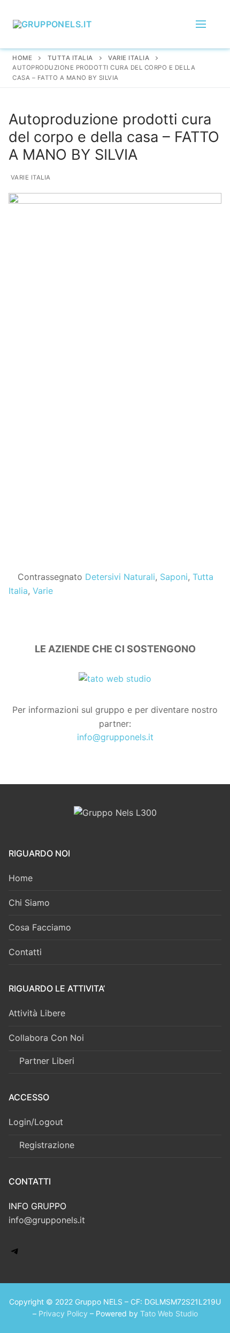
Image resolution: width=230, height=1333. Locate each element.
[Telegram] (15, 1254)
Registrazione (46, 1145)
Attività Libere (37, 1013)
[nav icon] (201, 24)
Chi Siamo (29, 902)
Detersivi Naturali (120, 576)
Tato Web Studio (169, 1313)
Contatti (25, 952)
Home (22, 58)
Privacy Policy (63, 1313)
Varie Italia (30, 177)
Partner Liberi (46, 1060)
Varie (43, 590)
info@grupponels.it (115, 737)
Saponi (174, 576)
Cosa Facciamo (40, 927)
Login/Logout (36, 1121)
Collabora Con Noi (46, 1037)
